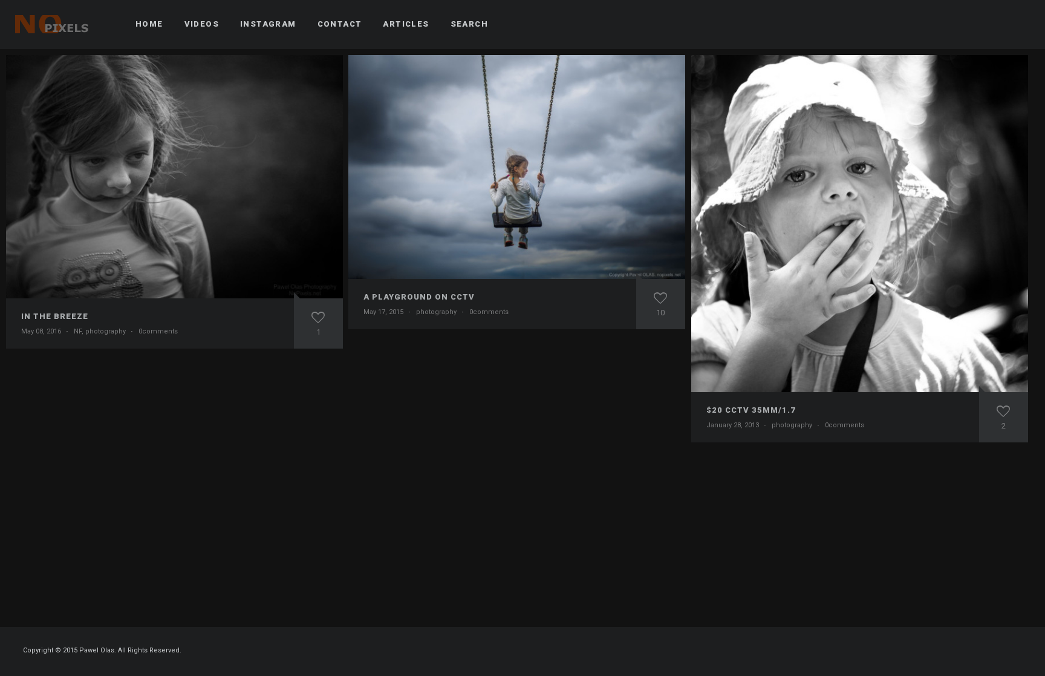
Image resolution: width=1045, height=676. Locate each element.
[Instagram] (997, 24)
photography (105, 331)
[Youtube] (1019, 24)
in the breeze (54, 316)
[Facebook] (975, 24)
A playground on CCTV (419, 296)
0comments (158, 331)
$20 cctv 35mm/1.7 (751, 410)
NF (78, 331)
